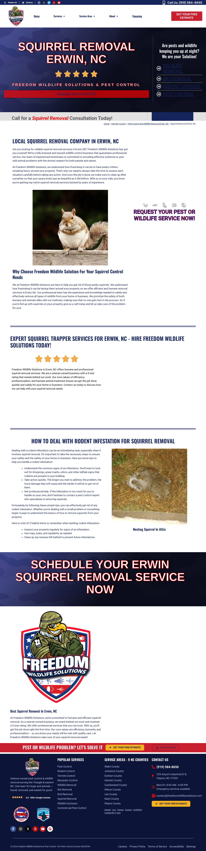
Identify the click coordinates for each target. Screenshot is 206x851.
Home (106, 124)
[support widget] (197, 844)
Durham (128, 810)
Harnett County (118, 124)
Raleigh (108, 810)
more (118, 813)
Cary (114, 810)
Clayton (120, 810)
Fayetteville (109, 813)
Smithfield (137, 810)
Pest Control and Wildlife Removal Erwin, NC (148, 124)
